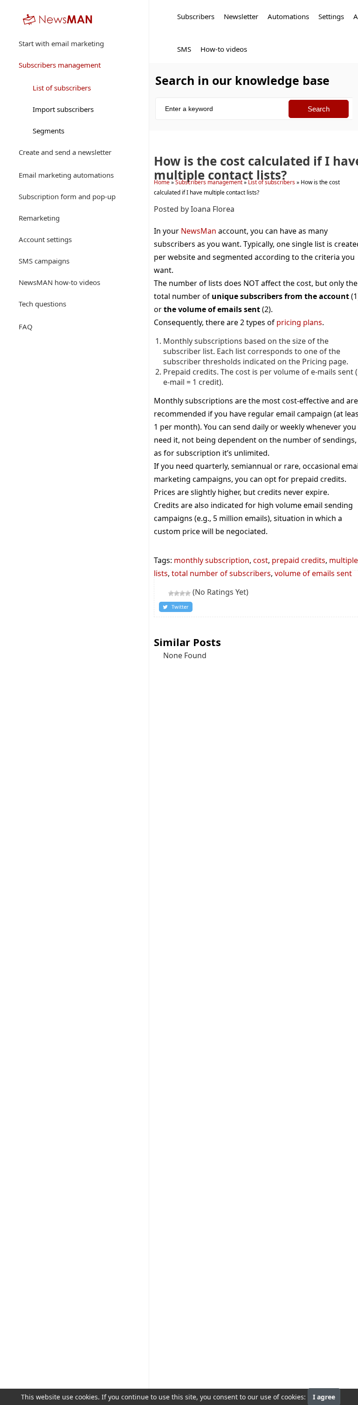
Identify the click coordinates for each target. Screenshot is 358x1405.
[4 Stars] (182, 593)
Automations (288, 16)
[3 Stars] (176, 593)
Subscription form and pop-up (67, 196)
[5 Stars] (188, 593)
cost (260, 560)
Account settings (45, 239)
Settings (331, 16)
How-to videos (223, 49)
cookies (86, 1396)
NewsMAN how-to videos (59, 282)
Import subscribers (63, 109)
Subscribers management (60, 65)
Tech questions (42, 303)
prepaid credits (298, 560)
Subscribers (195, 16)
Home (162, 182)
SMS (184, 49)
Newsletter (241, 16)
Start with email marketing (61, 43)
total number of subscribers (221, 573)
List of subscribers (62, 87)
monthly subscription (211, 560)
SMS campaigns (44, 260)
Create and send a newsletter (65, 152)
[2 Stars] (171, 593)
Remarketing (39, 218)
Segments (48, 130)
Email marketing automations (66, 175)
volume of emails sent (313, 573)
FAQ (26, 326)
